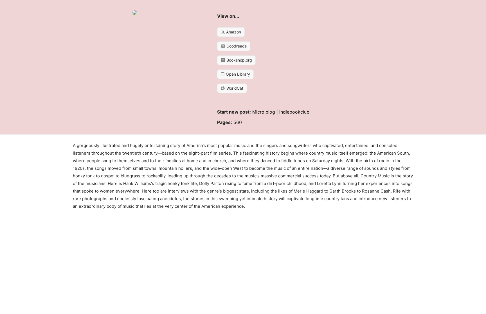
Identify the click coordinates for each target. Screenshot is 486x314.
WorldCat (234, 88)
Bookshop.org (238, 60)
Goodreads (236, 46)
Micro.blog (263, 112)
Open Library (237, 74)
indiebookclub (294, 112)
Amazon (233, 32)
